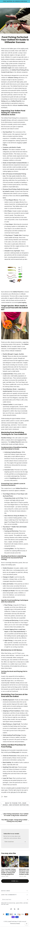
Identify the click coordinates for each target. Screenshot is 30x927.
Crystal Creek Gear (12, 921)
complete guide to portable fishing (15, 788)
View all (14, 881)
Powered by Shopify (15, 923)
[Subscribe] (25, 841)
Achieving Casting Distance (12, 452)
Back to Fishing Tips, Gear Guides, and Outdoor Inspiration (16, 804)
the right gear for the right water (17, 792)
